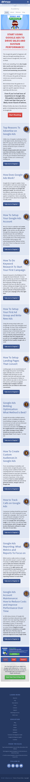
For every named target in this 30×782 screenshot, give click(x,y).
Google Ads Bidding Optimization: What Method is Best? (14, 407)
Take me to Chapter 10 (11, 581)
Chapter (23, 659)
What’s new (15, 715)
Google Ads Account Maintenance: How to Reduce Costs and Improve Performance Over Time (14, 601)
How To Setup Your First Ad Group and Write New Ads (12, 313)
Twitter (21, 767)
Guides (16, 4)
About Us (15, 698)
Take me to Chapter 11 (11, 639)
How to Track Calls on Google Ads (11, 503)
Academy (12, 4)
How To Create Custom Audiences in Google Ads (11, 456)
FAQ (15, 700)
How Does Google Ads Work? (13, 176)
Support (15, 710)
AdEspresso (6, 2)
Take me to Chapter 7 (11, 440)
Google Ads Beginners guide (15, 737)
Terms (14, 778)
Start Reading (15, 115)
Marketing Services (15, 712)
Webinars (18, 12)
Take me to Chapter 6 (11, 392)
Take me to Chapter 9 (11, 532)
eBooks (12, 12)
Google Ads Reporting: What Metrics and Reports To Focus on (14, 548)
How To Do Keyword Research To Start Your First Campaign (14, 265)
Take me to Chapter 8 (11, 489)
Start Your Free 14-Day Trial (15, 677)
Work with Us (15, 703)
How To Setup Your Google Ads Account (12, 218)
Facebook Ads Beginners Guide (15, 734)
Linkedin (17, 767)
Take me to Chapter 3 (11, 249)
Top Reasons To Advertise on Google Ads (11, 131)
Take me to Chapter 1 (11, 164)
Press (15, 705)
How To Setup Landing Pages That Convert (11, 360)
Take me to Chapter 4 (11, 298)
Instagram (13, 767)
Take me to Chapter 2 (11, 204)
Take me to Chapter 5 (11, 346)
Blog (23, 12)
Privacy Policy (20, 778)
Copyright (26, 778)
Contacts (15, 707)
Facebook (9, 767)
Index (13, 659)
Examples (15, 732)
